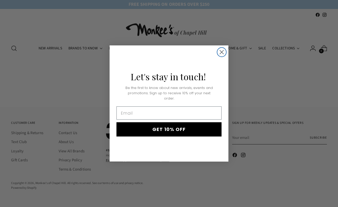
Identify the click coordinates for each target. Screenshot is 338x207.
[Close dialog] (221, 52)
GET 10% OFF (169, 129)
